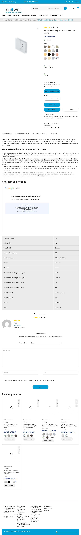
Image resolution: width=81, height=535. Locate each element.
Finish (46, 43)
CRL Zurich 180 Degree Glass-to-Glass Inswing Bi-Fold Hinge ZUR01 (30, 426)
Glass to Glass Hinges (29, 20)
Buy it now (70, 109)
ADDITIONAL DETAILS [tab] (40, 134)
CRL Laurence (55, 123)
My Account (47, 506)
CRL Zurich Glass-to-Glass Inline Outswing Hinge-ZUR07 (10, 426)
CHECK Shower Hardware (52, 91)
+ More (52, 437)
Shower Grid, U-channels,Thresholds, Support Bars (23, 524)
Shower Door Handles (21, 510)
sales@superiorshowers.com (12, 515)
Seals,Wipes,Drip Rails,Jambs (36, 507)
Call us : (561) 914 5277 (31, 1)
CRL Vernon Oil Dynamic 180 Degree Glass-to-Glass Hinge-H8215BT (12, 472)
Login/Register (73, 8)
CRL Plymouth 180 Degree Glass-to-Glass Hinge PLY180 (49, 425)
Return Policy (48, 508)
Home (4, 20)
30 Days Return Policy (9, 2)
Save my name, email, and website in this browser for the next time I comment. (29, 380)
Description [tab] (7, 134)
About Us (68, 2)
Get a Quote (52, 109)
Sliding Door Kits (36, 515)
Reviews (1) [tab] (55, 134)
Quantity (46, 95)
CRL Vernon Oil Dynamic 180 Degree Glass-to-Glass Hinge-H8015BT (69, 426)
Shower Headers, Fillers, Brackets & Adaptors (36, 511)
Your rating (23, 343)
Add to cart (52, 105)
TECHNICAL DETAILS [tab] (22, 134)
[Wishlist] (49, 114)
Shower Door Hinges (14, 20)
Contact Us (75, 2)
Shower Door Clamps (21, 513)
